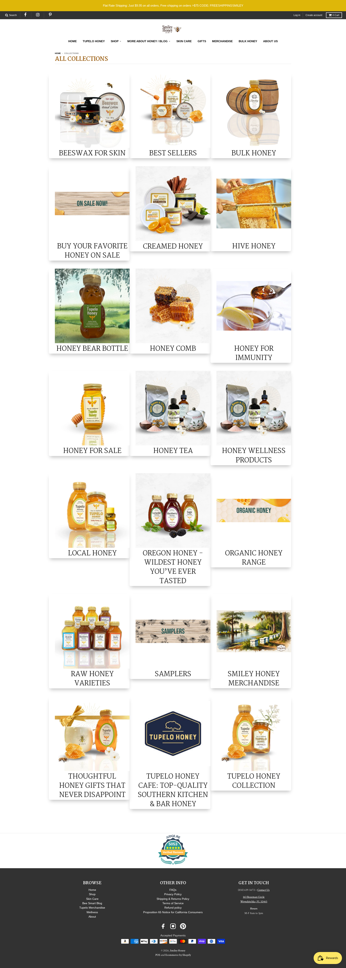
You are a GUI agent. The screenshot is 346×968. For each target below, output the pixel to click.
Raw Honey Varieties (92, 678)
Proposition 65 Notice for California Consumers (173, 912)
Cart (336, 15)
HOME (72, 41)
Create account (314, 15)
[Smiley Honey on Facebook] (163, 926)
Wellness (92, 912)
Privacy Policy (173, 894)
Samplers (173, 674)
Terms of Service (173, 903)
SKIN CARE (184, 41)
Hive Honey (254, 246)
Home (58, 53)
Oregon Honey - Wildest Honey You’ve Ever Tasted (173, 567)
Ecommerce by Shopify (178, 955)
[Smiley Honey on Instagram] (173, 926)
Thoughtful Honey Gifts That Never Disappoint (92, 785)
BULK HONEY (248, 41)
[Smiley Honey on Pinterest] (183, 926)
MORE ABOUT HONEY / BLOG (147, 41)
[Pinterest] (50, 14)
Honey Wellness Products (254, 455)
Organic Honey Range (254, 557)
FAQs (172, 889)
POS (157, 955)
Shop (92, 894)
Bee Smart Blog (92, 903)
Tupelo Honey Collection (253, 781)
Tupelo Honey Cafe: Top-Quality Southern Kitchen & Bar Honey (173, 790)
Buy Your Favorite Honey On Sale (92, 250)
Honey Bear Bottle (92, 348)
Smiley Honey (177, 950)
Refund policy (173, 907)
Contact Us (263, 890)
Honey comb (173, 348)
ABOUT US (270, 41)
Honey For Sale (92, 451)
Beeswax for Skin (92, 153)
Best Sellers (173, 153)
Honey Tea (173, 451)
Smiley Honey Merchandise (254, 678)
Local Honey (92, 553)
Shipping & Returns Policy (173, 898)
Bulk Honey (253, 153)
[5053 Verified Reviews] (173, 865)
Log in (297, 15)
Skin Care (92, 898)
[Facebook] (25, 14)
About (92, 916)
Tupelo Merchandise (92, 907)
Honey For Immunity (254, 353)
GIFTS (202, 41)
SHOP (115, 41)
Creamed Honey (173, 246)
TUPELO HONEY (94, 41)
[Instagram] (38, 14)
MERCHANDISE (222, 41)
